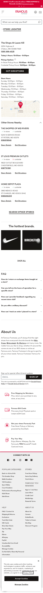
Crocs (3, 343)
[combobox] (21, 22)
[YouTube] (26, 461)
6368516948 (6, 140)
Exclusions (5, 517)
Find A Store (29, 479)
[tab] (21, 6)
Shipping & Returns (8, 514)
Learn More (29, 492)
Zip (3, 531)
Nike (36, 340)
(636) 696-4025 (7, 51)
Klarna (4, 534)
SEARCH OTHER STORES (21, 212)
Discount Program (31, 526)
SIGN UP (34, 377)
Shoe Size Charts (7, 526)
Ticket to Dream (30, 520)
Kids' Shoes (5, 493)
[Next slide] (38, 240)
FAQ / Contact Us (8, 511)
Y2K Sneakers (6, 482)
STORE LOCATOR (12, 29)
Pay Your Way (16, 439)
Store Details (6, 145)
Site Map (28, 523)
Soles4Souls (29, 517)
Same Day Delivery (31, 476)
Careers (27, 514)
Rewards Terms (30, 501)
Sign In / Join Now (31, 490)
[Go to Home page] (21, 12)
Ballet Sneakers (7, 479)
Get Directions (15, 71)
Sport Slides (6, 485)
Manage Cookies (7, 549)
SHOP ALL (21, 261)
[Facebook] (8, 461)
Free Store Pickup (31, 473)
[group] (11, 240)
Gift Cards (5, 523)
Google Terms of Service (16, 383)
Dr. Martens (21, 343)
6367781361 (6, 168)
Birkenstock (11, 343)
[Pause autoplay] (41, 6)
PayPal (4, 540)
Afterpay (5, 537)
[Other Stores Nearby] (40, 122)
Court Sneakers (7, 488)
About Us (28, 511)
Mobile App (29, 498)
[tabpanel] (21, 2)
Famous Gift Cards (18, 408)
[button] (28, 4)
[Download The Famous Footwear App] (31, 460)
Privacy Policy (28, 573)
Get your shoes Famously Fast (23, 423)
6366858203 (6, 196)
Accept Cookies (21, 579)
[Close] (38, 560)
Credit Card (29, 495)
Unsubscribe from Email (10, 543)
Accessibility (6, 546)
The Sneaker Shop (8, 476)
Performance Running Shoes (11, 490)
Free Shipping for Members (22, 393)
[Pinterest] (14, 461)
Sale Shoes (5, 496)
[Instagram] (20, 461)
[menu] (3, 13)
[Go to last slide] (4, 240)
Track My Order (7, 520)
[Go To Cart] (40, 12)
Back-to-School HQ (8, 473)
